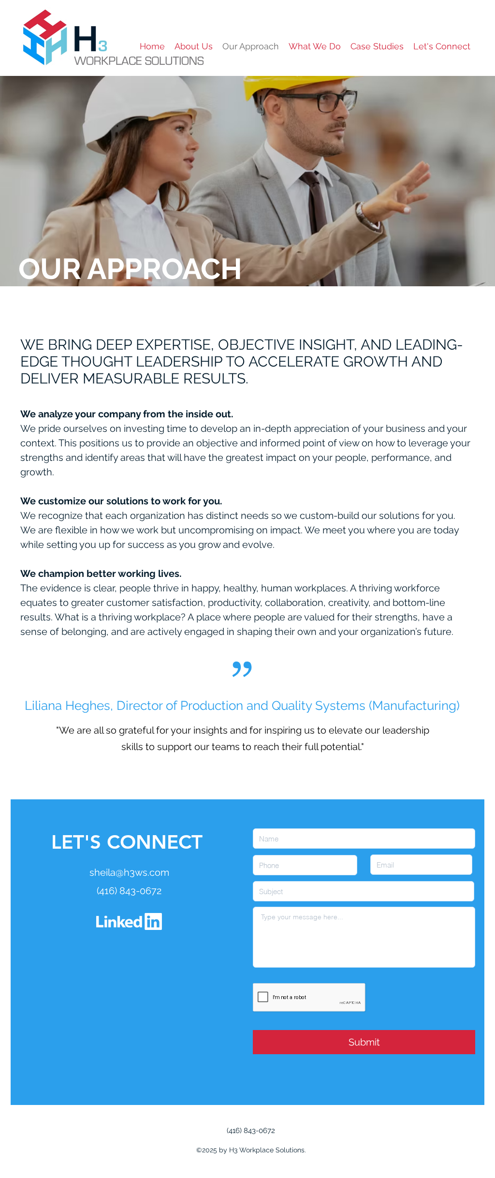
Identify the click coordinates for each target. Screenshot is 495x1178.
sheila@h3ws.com (129, 872)
